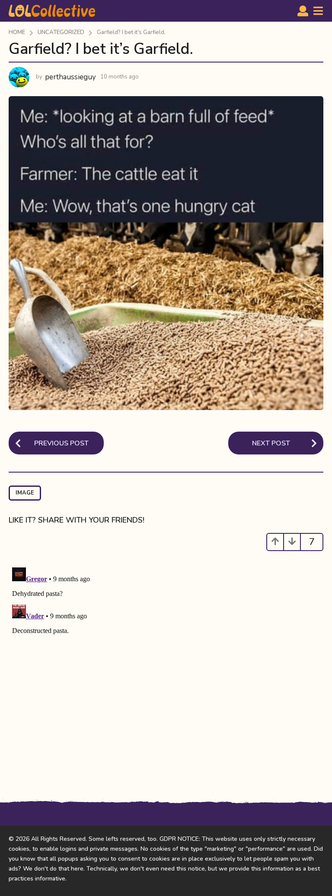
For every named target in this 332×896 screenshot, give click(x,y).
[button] (302, 10)
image (25, 493)
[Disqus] (166, 672)
